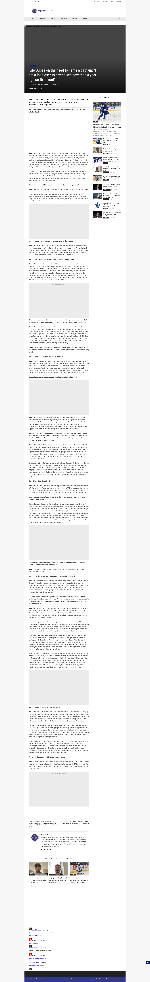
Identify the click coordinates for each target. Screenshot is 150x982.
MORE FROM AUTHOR (65, 858)
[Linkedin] (45, 849)
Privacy (119, 979)
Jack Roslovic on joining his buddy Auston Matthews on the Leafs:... (111, 168)
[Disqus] (59, 948)
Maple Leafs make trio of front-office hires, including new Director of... (111, 204)
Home (30, 23)
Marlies (53, 19)
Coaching (83, 979)
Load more (106, 222)
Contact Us (119, 1)
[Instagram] (33, 1)
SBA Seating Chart (110, 979)
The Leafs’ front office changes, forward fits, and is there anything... (112, 186)
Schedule (85, 19)
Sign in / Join (96, 1)
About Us (105, 1)
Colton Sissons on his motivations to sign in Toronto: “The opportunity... (111, 150)
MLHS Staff (33, 88)
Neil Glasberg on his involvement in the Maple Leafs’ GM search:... (112, 214)
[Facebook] (30, 1)
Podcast (74, 19)
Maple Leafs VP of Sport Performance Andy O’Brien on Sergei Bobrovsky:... (111, 195)
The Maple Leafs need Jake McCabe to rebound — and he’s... (111, 140)
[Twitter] (38, 1)
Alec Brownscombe (97, 129)
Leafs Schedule (63, 979)
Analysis (42, 19)
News (33, 19)
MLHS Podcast (107, 189)
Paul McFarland (52, 176)
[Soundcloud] (48, 849)
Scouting (91, 979)
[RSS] (35, 1)
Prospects (64, 19)
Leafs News (36, 23)
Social (112, 1)
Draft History (99, 979)
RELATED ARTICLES (51, 858)
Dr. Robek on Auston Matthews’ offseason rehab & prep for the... (112, 177)
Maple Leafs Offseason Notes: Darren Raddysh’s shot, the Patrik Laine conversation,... (111, 159)
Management (74, 979)
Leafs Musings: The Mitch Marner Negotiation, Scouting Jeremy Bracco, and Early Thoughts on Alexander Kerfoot (75, 823)
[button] (119, 19)
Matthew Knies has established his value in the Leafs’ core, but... (107, 125)
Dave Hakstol (65, 176)
